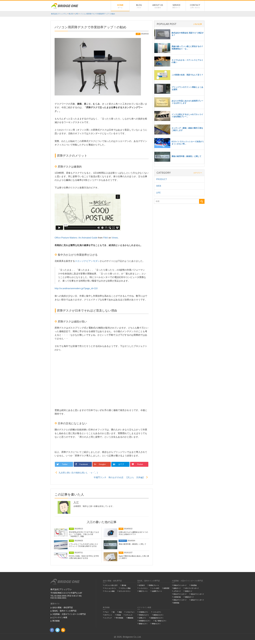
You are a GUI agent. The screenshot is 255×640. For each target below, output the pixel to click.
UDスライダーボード (192, 588)
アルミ (106, 612)
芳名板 (118, 615)
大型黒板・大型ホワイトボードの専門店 (69, 614)
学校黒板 (194, 585)
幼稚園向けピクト (145, 621)
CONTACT (195, 6)
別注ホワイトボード (197, 594)
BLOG (139, 6)
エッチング (108, 618)
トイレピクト (157, 612)
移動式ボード (189, 597)
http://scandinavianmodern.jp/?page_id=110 (76, 288)
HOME (120, 6)
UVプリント (108, 615)
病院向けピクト (158, 615)
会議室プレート (157, 591)
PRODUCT (161, 179)
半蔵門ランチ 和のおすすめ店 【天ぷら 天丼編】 (119, 477)
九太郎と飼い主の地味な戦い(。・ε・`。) (78, 473)
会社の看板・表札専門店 (62, 607)
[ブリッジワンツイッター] (57, 630)
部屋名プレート (154, 585)
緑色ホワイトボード (197, 600)
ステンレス (128, 615)
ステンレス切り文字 (111, 585)
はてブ (121, 464)
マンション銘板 (109, 591)
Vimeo (115, 237)
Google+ (103, 464)
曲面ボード (177, 588)
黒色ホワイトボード (180, 600)
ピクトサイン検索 (59, 617)
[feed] (63, 630)
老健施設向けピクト (157, 618)
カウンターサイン (125, 591)
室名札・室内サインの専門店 (64, 611)
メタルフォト (130, 612)
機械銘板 (130, 618)
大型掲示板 (177, 597)
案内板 (124, 585)
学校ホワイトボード (180, 585)
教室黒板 (176, 603)
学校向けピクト (144, 615)
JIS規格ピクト (143, 612)
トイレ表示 (155, 588)
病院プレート (143, 591)
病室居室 (166, 588)
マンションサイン (110, 588)
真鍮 (120, 612)
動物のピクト (143, 623)
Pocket (140, 464)
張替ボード (188, 591)
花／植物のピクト (161, 621)
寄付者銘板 (119, 618)
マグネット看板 (125, 588)
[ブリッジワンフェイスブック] (52, 630)
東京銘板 (56, 621)
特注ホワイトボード (180, 594)
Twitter (65, 464)
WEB (158, 186)
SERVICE (176, 6)
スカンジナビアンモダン (87, 261)
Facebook (83, 464)
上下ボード (177, 591)
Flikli (105, 237)
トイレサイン (143, 588)
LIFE (158, 193)
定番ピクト (142, 618)
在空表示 (142, 585)
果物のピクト (156, 623)
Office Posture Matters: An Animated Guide (76, 237)
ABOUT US (157, 6)
